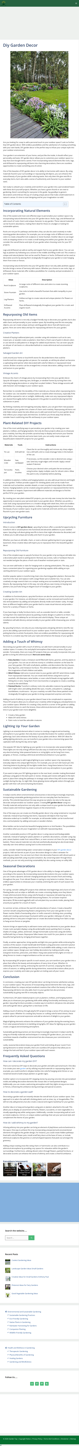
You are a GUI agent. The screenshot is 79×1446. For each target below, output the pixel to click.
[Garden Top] (3, 3)
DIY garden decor (64, 850)
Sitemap (73, 1439)
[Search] (31, 1237)
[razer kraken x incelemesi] (39, 1445)
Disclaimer (65, 1439)
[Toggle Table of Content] (64, 204)
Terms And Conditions (51, 1439)
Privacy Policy (37, 1439)
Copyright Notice (25, 1439)
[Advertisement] (39, 22)
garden (23, 1068)
